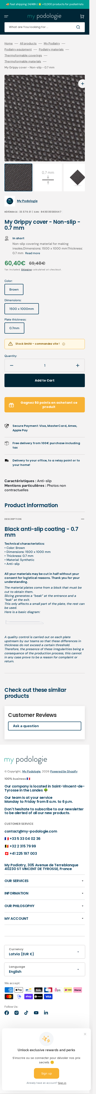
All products (28, 43)
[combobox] (44, 27)
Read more (32, 244)
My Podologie (31, 762)
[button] (6, 16)
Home (8, 43)
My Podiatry (52, 43)
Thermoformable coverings (23, 55)
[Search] (79, 27)
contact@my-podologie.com (30, 822)
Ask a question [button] (26, 717)
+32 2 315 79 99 (23, 837)
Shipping (26, 260)
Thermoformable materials (22, 61)
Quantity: (10, 347)
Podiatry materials (51, 49)
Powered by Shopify (63, 762)
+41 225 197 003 (23, 844)
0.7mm (16, 321)
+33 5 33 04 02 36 (25, 829)
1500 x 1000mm (23, 301)
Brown (16, 282)
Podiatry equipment (18, 49)
